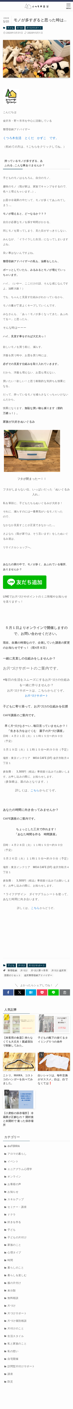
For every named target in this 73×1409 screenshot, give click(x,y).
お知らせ (12, 1191)
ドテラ (11, 1214)
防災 (10, 1381)
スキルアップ (15, 1199)
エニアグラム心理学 (19, 1169)
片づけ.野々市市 (39, 970)
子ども (10, 28)
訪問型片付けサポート (21, 1366)
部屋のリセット (12, 975)
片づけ (20, 28)
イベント (12, 1161)
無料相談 (12, 1297)
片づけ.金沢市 (58, 970)
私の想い (12, 1351)
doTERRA (13, 1146)
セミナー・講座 (17, 1206)
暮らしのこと (15, 1267)
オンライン (14, 1176)
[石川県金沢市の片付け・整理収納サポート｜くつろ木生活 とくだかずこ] (36, 6)
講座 (10, 1373)
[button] (8, 992)
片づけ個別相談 (17, 1320)
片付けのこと (15, 1328)
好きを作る (14, 1222)
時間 (10, 1260)
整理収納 (12, 970)
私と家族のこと (17, 1343)
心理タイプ (14, 1252)
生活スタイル (15, 1336)
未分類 (11, 1290)
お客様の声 (14, 1184)
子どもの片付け (17, 1237)
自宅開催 (12, 1358)
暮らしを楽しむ (17, 1275)
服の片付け (14, 1282)
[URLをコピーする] (65, 992)
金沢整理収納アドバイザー (38, 975)
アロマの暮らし (17, 1153)
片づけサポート (34, 28)
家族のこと (14, 1244)
